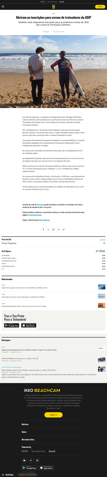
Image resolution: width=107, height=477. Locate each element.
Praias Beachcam (35, 215)
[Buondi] (61, 1)
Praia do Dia (6, 239)
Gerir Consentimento (28, 472)
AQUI (76, 187)
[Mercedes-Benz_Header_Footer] (52, 1)
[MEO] (43, 1)
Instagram (46, 220)
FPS (3, 347)
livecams (40, 205)
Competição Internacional (12, 367)
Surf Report (6, 251)
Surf (3, 285)
